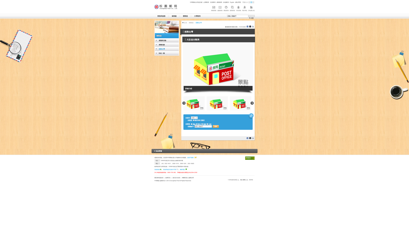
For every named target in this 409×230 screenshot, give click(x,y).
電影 (204, 124)
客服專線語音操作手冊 (169, 169)
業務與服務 (161, 16)
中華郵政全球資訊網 (196, 2)
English (232, 2)
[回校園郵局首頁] (165, 8)
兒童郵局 (213, 2)
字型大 (253, 2)
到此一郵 (162, 53)
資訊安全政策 (176, 177)
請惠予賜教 (190, 157)
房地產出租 (251, 10)
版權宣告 (168, 177)
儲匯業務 (220, 10)
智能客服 (157, 169)
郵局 (196, 120)
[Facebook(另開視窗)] (247, 27)
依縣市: (188, 118)
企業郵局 (206, 2)
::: (188, 2)
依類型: (188, 124)
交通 (209, 124)
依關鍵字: (191, 126)
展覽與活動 (162, 40)
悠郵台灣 (162, 49)
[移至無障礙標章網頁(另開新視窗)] (250, 158)
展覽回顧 (162, 45)
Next (252, 103)
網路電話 (182, 169)
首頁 (185, 23)
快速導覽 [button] (158, 151)
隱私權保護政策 (158, 177)
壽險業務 (226, 10)
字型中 (251, 2)
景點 (194, 124)
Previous (184, 103)
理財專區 (244, 10)
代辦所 (202, 120)
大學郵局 (197, 16)
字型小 (249, 2)
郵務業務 (213, 10)
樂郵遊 (185, 16)
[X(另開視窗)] (250, 27)
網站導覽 (238, 2)
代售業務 (238, 10)
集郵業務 (232, 10)
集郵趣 (174, 16)
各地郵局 (226, 2)
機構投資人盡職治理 (188, 177)
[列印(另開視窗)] (253, 27)
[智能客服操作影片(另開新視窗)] (160, 169)
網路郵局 (219, 2)
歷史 (199, 124)
